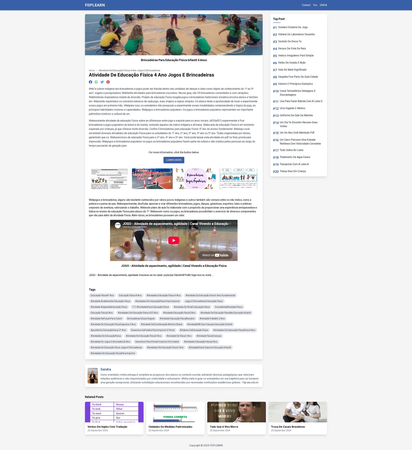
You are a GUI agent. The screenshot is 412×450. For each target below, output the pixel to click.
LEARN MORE (174, 160)
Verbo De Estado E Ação (292, 62)
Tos (315, 5)
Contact (306, 5)
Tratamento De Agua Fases (295, 157)
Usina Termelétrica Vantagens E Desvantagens (297, 92)
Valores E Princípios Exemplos (295, 83)
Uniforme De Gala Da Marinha (296, 115)
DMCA (323, 5)
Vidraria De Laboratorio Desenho (296, 34)
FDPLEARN (95, 5)
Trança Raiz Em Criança (293, 171)
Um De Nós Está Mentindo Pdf (297, 132)
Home (92, 70)
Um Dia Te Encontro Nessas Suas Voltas (299, 124)
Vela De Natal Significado (292, 69)
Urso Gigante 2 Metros (292, 108)
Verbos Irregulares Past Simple (296, 55)
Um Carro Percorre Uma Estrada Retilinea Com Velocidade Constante (300, 141)
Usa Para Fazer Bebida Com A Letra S (301, 101)
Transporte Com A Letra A (294, 164)
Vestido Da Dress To (290, 41)
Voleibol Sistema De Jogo (293, 27)
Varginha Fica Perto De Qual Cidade (298, 76)
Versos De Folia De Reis (292, 48)
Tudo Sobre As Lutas (291, 150)
